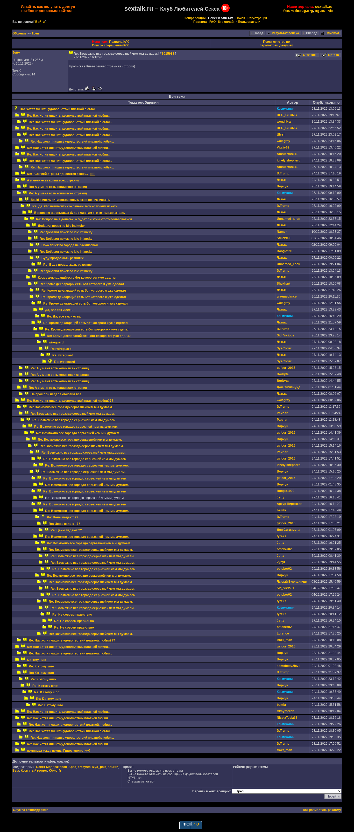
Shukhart (283, 283)
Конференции (195, 18)
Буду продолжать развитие (62, 258)
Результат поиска (285, 33)
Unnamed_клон (288, 219)
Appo (72, 767)
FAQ (212, 22)
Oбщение (19, 33)
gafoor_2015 (286, 368)
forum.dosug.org (298, 11)
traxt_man (284, 640)
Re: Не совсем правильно (72, 614)
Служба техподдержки (30, 810)
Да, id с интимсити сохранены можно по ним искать (70, 200)
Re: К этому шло (41, 666)
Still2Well (283, 238)
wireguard (56, 342)
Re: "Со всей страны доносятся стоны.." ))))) (61, 174)
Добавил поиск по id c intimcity (61, 226)
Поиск (240, 18)
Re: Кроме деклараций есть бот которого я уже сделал (82, 284)
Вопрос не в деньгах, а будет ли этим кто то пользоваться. (79, 213)
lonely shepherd (288, 160)
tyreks (281, 536)
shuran (113, 767)
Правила (200, 22)
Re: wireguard (61, 349)
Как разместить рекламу (322, 810)
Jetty (16, 52)
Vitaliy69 (283, 147)
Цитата (333, 55)
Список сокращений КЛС (111, 45)
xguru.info (324, 11)
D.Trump (283, 173)
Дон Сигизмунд (288, 387)
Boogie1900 (285, 251)
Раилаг (282, 413)
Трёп (35, 33)
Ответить (310, 55)
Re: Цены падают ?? (62, 517)
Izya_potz (99, 767)
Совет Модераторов (51, 767)
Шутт (281, 134)
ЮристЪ (55, 770)
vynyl (281, 562)
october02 (284, 549)
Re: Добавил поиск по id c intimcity (66, 232)
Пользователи (249, 22)
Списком (332, 33)
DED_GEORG (287, 115)
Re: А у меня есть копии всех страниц (58, 187)
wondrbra (284, 121)
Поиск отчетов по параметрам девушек (276, 43)
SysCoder (284, 348)
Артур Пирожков (289, 504)
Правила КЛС (119, 42)
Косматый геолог (34, 770)
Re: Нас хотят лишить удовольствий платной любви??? (70, 401)
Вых (15, 770)
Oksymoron (285, 711)
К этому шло (36, 660)
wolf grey (283, 141)
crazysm (84, 767)
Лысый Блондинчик (292, 581)
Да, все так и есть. (59, 310)
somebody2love (288, 666)
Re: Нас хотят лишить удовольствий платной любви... (68, 115)
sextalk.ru (323, 6)
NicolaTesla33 (287, 718)
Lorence (283, 633)
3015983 (168, 53)
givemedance (287, 296)
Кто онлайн (226, 22)
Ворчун (282, 186)
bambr (281, 510)
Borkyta (283, 374)
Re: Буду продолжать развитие (67, 264)
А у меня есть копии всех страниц (53, 180)
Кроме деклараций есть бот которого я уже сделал (77, 277)
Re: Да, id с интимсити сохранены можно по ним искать (74, 206)
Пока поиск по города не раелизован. (69, 245)
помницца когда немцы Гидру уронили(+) (58, 750)
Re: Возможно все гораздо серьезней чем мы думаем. (71, 407)
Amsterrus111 (287, 154)
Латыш (282, 180)
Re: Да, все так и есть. (64, 316)
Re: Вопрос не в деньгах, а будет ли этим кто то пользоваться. (84, 219)
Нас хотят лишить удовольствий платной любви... (58, 109)
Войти (39, 22)
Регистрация (257, 18)
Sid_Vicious (285, 335)
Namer (282, 232)
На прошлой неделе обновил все (56, 394)
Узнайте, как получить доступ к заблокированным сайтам (48, 8)
